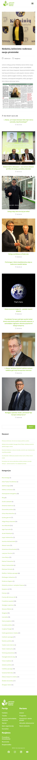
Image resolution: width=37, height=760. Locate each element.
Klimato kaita (6, 545)
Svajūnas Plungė (6, 629)
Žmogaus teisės (6, 685)
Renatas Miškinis (6, 609)
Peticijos (4, 593)
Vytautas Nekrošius (7, 673)
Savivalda (5, 617)
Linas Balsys (5, 557)
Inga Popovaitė (6, 529)
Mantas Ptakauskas (7, 561)
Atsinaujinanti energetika (9, 493)
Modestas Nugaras (7, 581)
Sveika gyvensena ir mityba (10, 633)
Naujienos (17, 58)
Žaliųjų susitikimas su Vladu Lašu (18, 254)
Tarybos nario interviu (8, 645)
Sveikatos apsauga (7, 637)
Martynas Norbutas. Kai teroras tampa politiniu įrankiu (15, 441)
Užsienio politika (6, 665)
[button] (32, 3)
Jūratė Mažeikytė (7, 533)
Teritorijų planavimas (8, 653)
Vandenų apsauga (7, 669)
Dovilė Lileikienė (7, 501)
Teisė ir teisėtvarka (7, 649)
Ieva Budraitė (6, 525)
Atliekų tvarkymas (7, 489)
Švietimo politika (7, 641)
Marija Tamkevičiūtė (8, 565)
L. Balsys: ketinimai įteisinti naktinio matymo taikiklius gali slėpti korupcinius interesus (18, 369)
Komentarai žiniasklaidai (9, 549)
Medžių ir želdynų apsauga (9, 573)
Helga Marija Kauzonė (8, 521)
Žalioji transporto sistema (9, 677)
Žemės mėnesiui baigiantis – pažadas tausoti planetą (18, 310)
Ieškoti (31, 427)
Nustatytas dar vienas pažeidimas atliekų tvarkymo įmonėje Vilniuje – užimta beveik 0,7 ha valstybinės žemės (16, 462)
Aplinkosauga (6, 485)
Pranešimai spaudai (7, 601)
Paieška (4, 424)
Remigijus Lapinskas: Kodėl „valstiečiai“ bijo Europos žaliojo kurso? (18, 414)
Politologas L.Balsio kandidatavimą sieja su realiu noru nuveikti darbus (18, 263)
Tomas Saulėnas (6, 661)
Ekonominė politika (7, 509)
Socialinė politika (7, 625)
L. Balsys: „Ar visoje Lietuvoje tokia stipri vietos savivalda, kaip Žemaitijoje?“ (18, 121)
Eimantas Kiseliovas (7, 505)
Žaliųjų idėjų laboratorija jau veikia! (18, 212)
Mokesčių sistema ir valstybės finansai (13, 585)
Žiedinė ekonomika (7, 681)
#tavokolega (5, 477)
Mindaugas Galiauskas (8, 577)
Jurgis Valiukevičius (7, 537)
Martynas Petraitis (7, 569)
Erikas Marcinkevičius (8, 513)
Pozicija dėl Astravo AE (8, 597)
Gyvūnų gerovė (6, 517)
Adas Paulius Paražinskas (9, 481)
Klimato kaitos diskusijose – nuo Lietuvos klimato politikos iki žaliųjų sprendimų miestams (18, 168)
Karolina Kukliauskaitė (8, 541)
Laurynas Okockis (7, 553)
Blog (3, 497)
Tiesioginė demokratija (8, 657)
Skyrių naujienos (6, 621)
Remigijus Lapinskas (8, 605)
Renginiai (4, 613)
